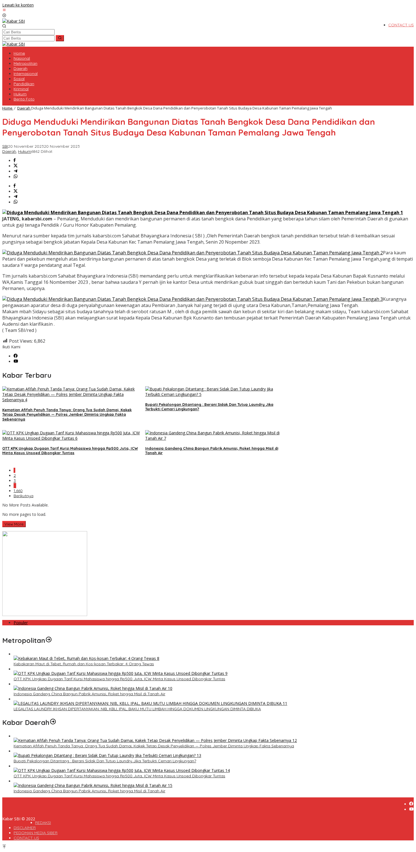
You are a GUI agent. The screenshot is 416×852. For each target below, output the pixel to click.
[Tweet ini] (16, 166)
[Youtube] (16, 361)
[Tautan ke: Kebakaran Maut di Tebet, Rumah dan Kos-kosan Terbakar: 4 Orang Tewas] (86, 658)
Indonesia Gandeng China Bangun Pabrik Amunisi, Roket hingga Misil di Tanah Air (89, 693)
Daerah (9, 151)
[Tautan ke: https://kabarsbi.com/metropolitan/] (48, 640)
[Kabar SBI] (13, 21)
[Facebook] (16, 356)
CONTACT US (26, 837)
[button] (60, 38)
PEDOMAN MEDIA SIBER (35, 832)
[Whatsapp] (16, 176)
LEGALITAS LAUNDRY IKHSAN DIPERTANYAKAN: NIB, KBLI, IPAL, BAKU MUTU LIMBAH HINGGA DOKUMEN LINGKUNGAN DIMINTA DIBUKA (137, 708)
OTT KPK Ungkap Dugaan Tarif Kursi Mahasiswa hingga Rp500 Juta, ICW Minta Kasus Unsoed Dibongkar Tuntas (70, 450)
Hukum (24, 151)
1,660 (18, 490)
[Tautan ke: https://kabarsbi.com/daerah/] (53, 722)
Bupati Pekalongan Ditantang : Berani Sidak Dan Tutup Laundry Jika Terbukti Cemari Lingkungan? (105, 760)
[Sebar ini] (15, 160)
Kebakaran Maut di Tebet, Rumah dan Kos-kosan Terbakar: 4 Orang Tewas (84, 663)
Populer (21, 622)
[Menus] (4, 10)
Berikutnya (23, 495)
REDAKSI (43, 822)
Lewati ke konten (18, 5)
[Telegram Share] (16, 171)
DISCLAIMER (25, 827)
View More (14, 524)
